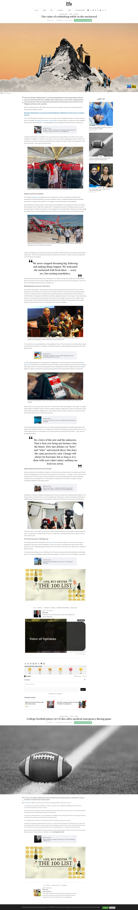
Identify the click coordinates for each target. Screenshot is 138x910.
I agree (105, 907)
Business (76, 14)
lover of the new (54, 542)
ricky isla (74, 608)
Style (36, 10)
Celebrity (60, 10)
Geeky (69, 10)
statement (28, 802)
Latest (71, 716)
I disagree (112, 907)
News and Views (80, 10)
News (76, 716)
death (48, 885)
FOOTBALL (64, 885)
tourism (46, 608)
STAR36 (52, 608)
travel (39, 608)
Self (51, 10)
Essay (70, 14)
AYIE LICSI (50, 722)
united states (56, 885)
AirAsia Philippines (62, 608)
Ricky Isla (51, 20)
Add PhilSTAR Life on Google (82, 20)
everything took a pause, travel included (46, 120)
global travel (36, 197)
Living (44, 10)
